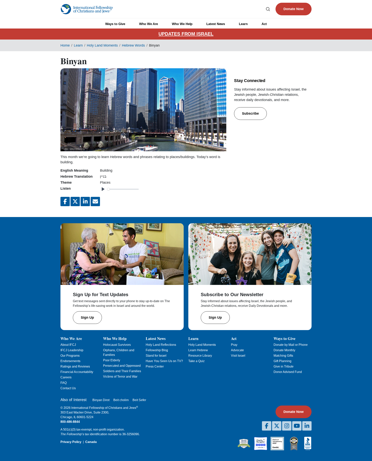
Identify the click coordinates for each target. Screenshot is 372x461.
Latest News (215, 24)
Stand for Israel (156, 355)
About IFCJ (68, 344)
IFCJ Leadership (71, 350)
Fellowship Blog (157, 350)
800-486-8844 (70, 421)
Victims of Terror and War (120, 376)
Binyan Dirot (100, 400)
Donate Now (293, 9)
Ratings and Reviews (75, 366)
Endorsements (70, 361)
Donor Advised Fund (288, 372)
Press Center (155, 366)
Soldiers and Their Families (122, 371)
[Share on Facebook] (65, 201)
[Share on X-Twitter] (75, 201)
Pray (234, 344)
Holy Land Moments (102, 45)
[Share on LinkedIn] (85, 201)
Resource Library (200, 355)
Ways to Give (115, 24)
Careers (65, 377)
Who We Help (182, 24)
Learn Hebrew (198, 350)
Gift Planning (282, 361)
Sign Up (87, 317)
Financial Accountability (76, 372)
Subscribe (250, 113)
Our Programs (70, 355)
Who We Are (148, 24)
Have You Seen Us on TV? (164, 361)
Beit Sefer (139, 400)
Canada (91, 442)
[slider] (123, 189)
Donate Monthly (284, 350)
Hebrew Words (133, 45)
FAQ (63, 382)
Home (65, 45)
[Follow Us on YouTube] (296, 426)
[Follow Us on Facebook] (266, 426)
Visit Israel (238, 355)
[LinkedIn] (307, 426)
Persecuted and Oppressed (122, 365)
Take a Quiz (196, 361)
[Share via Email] (95, 201)
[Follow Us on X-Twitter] (276, 426)
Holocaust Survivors (117, 344)
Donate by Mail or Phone (291, 344)
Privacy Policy (70, 442)
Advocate (237, 350)
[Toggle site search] (268, 9)
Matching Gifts (283, 355)
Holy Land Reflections (161, 344)
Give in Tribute (284, 366)
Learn (243, 24)
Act (264, 24)
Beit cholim (121, 400)
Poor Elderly (111, 360)
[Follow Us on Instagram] (286, 426)
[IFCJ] (86, 9)
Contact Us (68, 388)
